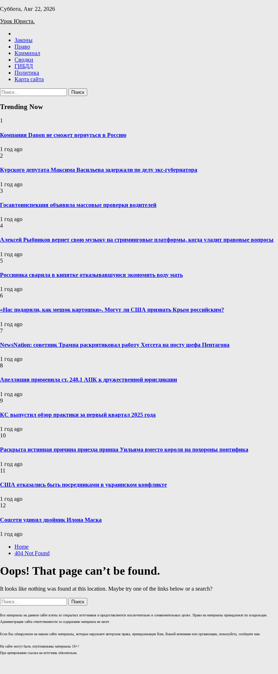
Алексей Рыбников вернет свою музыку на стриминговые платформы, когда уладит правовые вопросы (137, 240)
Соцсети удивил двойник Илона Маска (51, 520)
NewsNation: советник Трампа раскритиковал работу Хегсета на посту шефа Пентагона (114, 345)
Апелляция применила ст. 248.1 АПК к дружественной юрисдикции (88, 379)
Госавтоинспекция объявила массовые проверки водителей (78, 205)
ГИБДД (23, 66)
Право (22, 46)
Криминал (27, 53)
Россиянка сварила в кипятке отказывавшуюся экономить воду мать (91, 275)
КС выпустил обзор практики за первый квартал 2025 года (78, 415)
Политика (26, 73)
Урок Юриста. (17, 21)
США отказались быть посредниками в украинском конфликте (83, 485)
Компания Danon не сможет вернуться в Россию (63, 135)
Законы (23, 40)
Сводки (23, 60)
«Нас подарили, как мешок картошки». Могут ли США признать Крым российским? (112, 310)
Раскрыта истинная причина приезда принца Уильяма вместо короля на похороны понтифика (124, 449)
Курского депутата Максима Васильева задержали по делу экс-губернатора (98, 170)
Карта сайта (29, 79)
